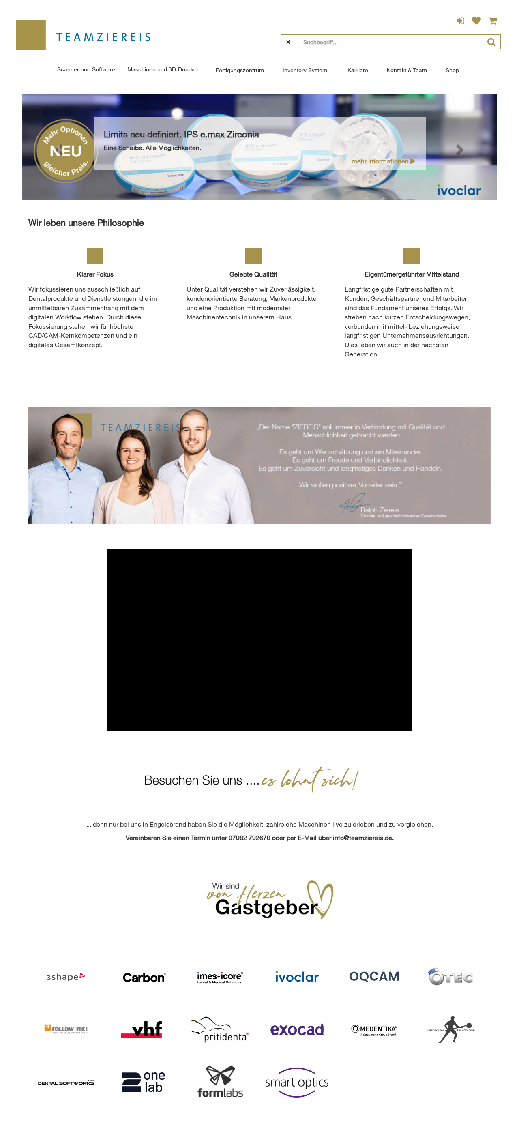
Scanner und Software (86, 69)
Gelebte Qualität (253, 274)
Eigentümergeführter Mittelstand (412, 274)
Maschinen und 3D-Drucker (163, 69)
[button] (58, 147)
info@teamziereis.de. (363, 838)
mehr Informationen (381, 161)
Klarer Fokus (95, 274)
